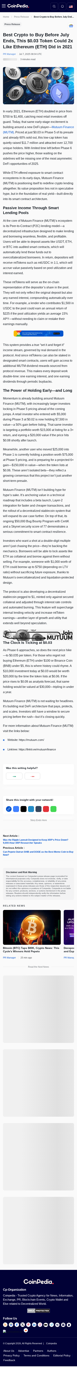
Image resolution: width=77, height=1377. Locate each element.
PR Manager (9, 957)
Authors (51, 1350)
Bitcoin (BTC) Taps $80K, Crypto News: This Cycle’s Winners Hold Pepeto (31, 949)
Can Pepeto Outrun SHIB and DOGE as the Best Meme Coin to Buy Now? (38, 853)
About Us (8, 1350)
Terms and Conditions (36, 1355)
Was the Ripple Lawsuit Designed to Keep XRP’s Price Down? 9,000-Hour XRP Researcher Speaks (35, 841)
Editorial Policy (61, 1355)
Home (6, 17)
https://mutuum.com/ (31, 739)
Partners (38, 1350)
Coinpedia (51, 1343)
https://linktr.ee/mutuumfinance (37, 749)
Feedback (9, 1360)
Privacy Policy (11, 1355)
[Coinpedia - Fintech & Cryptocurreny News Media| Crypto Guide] (18, 6)
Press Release (21, 17)
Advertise (23, 1350)
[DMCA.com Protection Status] (38, 1312)
